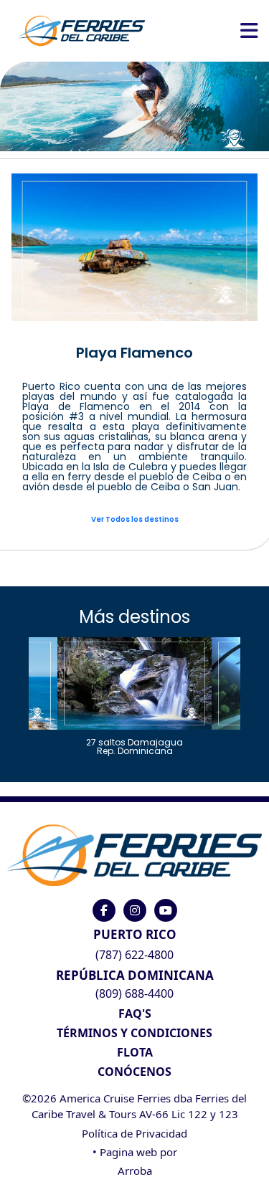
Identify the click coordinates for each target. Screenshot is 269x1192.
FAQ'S (134, 1013)
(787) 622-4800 (134, 955)
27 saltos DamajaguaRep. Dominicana (134, 745)
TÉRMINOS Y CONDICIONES (134, 1033)
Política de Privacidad (134, 1133)
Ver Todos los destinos (135, 519)
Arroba (135, 1170)
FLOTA (135, 1052)
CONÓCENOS (134, 1071)
